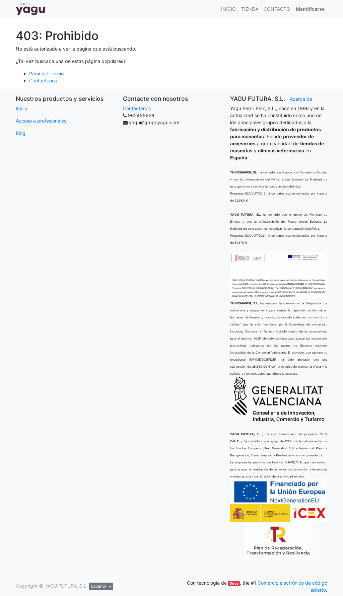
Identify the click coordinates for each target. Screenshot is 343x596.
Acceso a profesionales (41, 121)
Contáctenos (43, 80)
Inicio (21, 108)
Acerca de (301, 99)
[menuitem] (228, 9)
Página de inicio (46, 73)
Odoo (233, 583)
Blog (20, 133)
